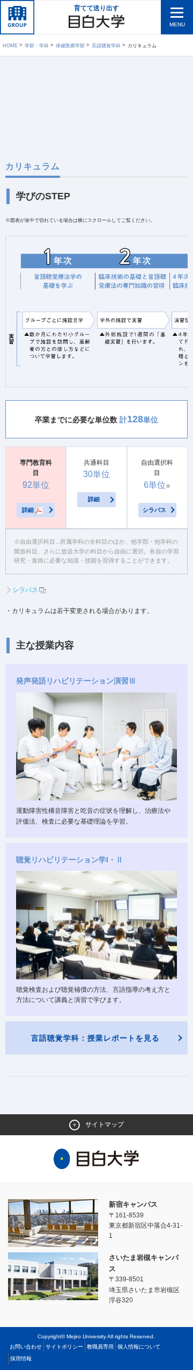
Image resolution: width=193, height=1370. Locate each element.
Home (10, 45)
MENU (177, 24)
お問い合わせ (26, 1347)
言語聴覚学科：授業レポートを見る (95, 1038)
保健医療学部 (70, 45)
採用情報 (21, 1358)
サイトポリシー (64, 1347)
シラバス (154, 510)
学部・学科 (37, 45)
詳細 (28, 510)
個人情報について (138, 1347)
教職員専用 (100, 1347)
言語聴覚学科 (106, 45)
